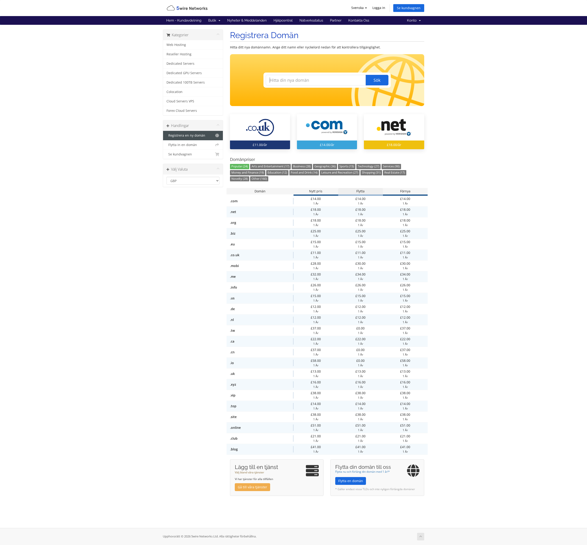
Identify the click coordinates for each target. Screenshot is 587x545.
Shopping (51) (371, 172)
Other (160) (259, 179)
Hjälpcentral (283, 20)
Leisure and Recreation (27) (339, 172)
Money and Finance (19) (247, 172)
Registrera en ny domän (185, 135)
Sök (377, 80)
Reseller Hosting (178, 54)
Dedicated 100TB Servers (185, 82)
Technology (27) (368, 166)
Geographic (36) (325, 166)
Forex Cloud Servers (181, 111)
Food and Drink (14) (304, 172)
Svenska (358, 8)
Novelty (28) (239, 179)
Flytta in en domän (181, 145)
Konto (412, 20)
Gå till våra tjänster (252, 487)
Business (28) (302, 166)
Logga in (378, 8)
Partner (335, 20)
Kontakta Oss (358, 20)
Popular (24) (239, 166)
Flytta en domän (350, 481)
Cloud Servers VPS (180, 101)
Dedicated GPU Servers (184, 73)
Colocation (174, 92)
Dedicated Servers (180, 64)
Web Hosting (176, 45)
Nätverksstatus (311, 20)
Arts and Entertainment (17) (270, 166)
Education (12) (277, 172)
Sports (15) (346, 166)
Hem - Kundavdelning (183, 20)
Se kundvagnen (409, 8)
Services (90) (391, 166)
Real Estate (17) (394, 172)
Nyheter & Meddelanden (247, 20)
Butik (213, 20)
